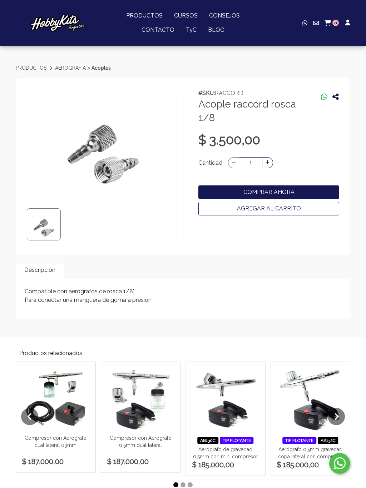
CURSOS (186, 15)
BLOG (216, 29)
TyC (191, 29)
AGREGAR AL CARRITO (269, 208)
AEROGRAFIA (71, 68)
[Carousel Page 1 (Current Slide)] (175, 484)
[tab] (40, 271)
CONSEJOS (224, 15)
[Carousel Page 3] (190, 484)
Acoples (101, 68)
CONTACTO (158, 29)
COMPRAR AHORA (269, 192)
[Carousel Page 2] (183, 484)
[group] (103, 142)
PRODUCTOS (144, 15)
